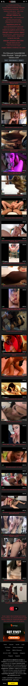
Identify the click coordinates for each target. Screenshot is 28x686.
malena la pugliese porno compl (13, 30)
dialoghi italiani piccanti (13, 42)
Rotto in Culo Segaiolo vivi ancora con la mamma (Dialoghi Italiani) (14, 82)
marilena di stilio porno (10, 11)
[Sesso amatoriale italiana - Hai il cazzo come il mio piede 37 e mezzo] (14, 230)
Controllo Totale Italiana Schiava (14, 331)
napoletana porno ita (13, 24)
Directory (15, 653)
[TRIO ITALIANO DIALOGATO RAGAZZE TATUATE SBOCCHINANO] (14, 139)
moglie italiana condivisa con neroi (13, 47)
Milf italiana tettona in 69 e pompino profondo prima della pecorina (14, 513)
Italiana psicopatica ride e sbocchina (14, 399)
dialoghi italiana (20, 28)
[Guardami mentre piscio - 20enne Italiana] (14, 570)
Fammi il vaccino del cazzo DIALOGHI (14, 195)
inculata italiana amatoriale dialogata (13, 7)
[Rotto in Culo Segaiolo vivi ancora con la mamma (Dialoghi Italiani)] (14, 71)
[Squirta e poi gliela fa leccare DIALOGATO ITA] (14, 253)
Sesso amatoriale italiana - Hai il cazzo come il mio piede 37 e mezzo (14, 241)
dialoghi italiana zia (13, 15)
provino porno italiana (9, 36)
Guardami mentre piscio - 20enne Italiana (14, 580)
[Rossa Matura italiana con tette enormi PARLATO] (14, 94)
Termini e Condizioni (18, 647)
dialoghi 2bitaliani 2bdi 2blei (13, 41)
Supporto (17, 656)
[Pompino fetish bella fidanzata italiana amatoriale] (14, 479)
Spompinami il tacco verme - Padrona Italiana (14, 285)
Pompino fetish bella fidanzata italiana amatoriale (14, 489)
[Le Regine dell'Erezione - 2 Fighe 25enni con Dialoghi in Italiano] (14, 524)
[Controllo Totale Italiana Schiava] (14, 320)
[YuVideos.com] (12, 1)
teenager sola (7, 17)
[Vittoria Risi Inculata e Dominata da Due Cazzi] (14, 547)
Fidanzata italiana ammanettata (14, 421)
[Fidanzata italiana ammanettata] (14, 411)
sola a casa (20, 11)
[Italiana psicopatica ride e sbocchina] (14, 388)
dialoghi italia (20, 36)
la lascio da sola (13, 38)
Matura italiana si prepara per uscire (14, 127)
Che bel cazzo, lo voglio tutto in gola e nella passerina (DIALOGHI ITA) (14, 173)
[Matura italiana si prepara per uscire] (14, 117)
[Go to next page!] (16, 609)
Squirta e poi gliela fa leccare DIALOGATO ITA (14, 263)
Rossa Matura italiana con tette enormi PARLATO (14, 104)
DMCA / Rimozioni (17, 650)
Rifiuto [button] (4, 683)
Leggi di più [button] (16, 679)
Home (5, 644)
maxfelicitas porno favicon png (11, 9)
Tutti (6, 60)
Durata (20, 60)
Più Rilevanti (13, 60)
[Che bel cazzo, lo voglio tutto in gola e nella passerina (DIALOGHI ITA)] (14, 162)
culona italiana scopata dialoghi (13, 4)
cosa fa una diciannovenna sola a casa (13, 26)
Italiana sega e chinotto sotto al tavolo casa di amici (14, 445)
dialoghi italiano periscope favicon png (13, 44)
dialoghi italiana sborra (7, 34)
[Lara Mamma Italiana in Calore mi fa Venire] (14, 366)
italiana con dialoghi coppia (13, 13)
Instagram (22, 653)
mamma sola (22, 9)
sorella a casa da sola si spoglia (13, 45)
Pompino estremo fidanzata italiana (14, 602)
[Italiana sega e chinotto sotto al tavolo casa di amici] (14, 434)
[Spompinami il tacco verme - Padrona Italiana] (14, 275)
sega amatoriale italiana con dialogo (13, 5)
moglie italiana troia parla (18, 34)
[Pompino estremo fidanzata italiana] (14, 592)
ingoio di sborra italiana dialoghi (13, 21)
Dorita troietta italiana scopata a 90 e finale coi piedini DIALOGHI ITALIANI (14, 309)
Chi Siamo (7, 647)
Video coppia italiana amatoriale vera (14, 217)
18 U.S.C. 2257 (7, 653)
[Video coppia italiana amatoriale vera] (14, 207)
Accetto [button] (13, 683)
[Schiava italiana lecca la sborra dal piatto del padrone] (14, 343)
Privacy (8, 650)
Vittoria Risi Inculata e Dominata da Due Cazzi (14, 557)
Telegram (10, 656)
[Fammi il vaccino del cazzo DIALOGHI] (14, 185)
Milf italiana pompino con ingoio (14, 467)
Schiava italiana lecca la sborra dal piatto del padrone (14, 354)
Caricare (11, 644)
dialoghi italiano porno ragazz (13, 32)
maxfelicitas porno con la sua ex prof (13, 22)
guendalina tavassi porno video (13, 19)
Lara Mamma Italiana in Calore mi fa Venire (14, 376)
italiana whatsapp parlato (19, 17)
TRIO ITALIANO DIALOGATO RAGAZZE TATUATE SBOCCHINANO (14, 150)
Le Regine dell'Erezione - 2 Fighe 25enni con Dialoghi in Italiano (14, 535)
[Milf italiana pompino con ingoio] (14, 456)
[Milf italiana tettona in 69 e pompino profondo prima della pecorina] (14, 502)
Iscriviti (17, 644)
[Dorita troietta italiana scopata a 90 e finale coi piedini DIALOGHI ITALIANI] (14, 298)
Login (23, 644)
